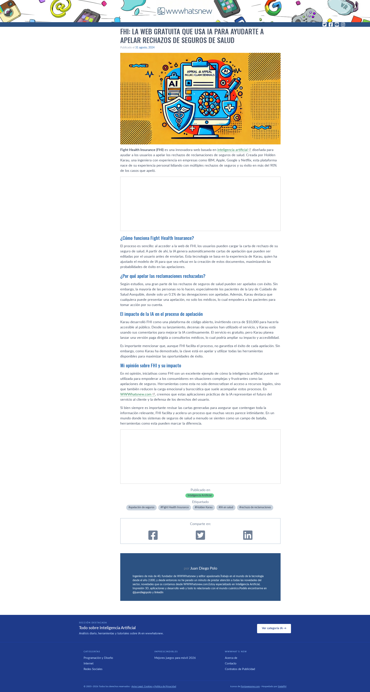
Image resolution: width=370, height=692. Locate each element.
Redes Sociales (93, 669)
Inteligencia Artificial (200, 495)
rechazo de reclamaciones (256, 507)
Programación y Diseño (98, 658)
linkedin (158, 592)
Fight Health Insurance (175, 507)
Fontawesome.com (250, 686)
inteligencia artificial (232, 150)
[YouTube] (337, 24)
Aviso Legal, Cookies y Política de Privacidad (153, 686)
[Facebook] (330, 24)
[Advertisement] (200, 204)
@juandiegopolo (142, 592)
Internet (88, 663)
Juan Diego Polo (203, 568)
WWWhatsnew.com (135, 394)
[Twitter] (324, 24)
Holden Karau (204, 507)
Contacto (230, 663)
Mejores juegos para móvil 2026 (175, 658)
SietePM (282, 686)
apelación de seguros (142, 507)
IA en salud (226, 507)
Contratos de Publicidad (240, 669)
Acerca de (231, 658)
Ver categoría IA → (274, 628)
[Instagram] (343, 24)
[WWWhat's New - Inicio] (185, 11)
